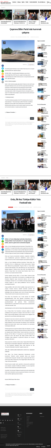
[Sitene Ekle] (4, 422)
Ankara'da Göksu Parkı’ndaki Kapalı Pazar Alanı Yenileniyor (45, 119)
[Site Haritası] (1, 422)
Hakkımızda (3, 427)
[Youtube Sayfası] (8, 420)
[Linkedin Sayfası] (10, 420)
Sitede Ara (42, 416)
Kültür (27, 2)
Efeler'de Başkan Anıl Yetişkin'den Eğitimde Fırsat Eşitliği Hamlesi (44, 110)
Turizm (28, 425)
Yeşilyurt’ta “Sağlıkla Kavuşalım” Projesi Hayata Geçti (44, 153)
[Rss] (13, 420)
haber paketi (2, 446)
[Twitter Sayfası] (3, 420)
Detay (38, 446)
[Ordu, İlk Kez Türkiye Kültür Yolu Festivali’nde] (18, 221)
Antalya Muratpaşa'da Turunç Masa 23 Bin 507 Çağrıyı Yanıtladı (45, 47)
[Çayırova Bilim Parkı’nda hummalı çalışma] (18, 50)
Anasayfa (3, 7)
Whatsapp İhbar (4, 436)
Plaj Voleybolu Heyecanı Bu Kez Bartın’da (44, 160)
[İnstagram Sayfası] (6, 420)
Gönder (32, 118)
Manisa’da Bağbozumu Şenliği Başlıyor (44, 166)
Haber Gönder (3, 437)
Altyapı (19, 2)
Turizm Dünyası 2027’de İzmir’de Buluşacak (43, 135)
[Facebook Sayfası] (1, 420)
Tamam (43, 446)
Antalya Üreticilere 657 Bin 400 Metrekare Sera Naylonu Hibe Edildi (45, 127)
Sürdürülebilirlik (33, 2)
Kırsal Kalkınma (41, 2)
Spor (28, 426)
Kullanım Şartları (4, 434)
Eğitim (23, 2)
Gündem (14, 2)
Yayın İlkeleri (3, 429)
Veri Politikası (3, 430)
